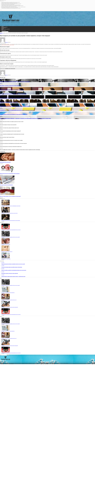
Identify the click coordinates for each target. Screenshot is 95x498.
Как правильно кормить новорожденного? (6, 251)
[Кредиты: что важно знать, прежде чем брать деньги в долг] (5, 337)
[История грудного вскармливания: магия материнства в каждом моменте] (5, 219)
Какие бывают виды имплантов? (5, 162)
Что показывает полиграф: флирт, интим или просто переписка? (9, 7)
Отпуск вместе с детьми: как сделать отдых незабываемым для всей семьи (10, 205)
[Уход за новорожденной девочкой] (5, 243)
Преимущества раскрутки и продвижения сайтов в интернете (10, 173)
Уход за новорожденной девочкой (5, 244)
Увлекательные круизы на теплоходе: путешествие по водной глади (13, 114)
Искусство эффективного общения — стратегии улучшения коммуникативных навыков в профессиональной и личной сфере (25, 118)
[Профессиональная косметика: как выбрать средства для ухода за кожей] (5, 236)
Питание (2, 28)
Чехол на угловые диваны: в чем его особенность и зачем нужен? (10, 196)
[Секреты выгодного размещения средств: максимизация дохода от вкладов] (5, 313)
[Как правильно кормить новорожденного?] (5, 250)
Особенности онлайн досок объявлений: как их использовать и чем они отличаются (17, 110)
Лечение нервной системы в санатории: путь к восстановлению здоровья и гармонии (12, 5)
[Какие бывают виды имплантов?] (7, 160)
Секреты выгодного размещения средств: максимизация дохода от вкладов (11, 8)
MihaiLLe (6, 42)
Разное (2, 29)
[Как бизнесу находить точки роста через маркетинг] (5, 330)
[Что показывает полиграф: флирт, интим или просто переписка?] (5, 306)
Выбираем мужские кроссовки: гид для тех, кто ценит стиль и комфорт (14, 106)
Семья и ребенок (3, 30)
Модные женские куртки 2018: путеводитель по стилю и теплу (9, 213)
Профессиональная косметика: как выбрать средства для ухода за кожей (10, 2)
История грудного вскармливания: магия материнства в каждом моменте (10, 220)
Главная (2, 26)
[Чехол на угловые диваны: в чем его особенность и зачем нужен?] (7, 194)
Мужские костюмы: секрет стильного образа (9, 102)
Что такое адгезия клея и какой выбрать (6, 184)
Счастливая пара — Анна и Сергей (5, 258)
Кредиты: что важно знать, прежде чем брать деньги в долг (9, 6)
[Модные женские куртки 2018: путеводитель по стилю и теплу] (5, 212)
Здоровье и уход (3, 27)
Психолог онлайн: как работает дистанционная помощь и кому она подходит (11, 3)
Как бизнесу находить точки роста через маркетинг (8, 4)
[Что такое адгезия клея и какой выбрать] (7, 183)
